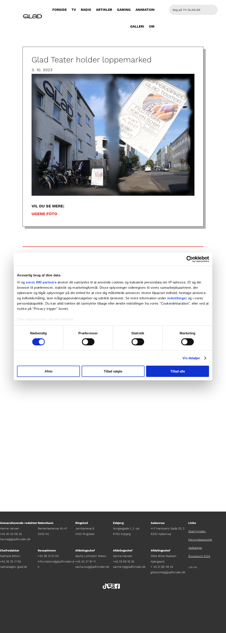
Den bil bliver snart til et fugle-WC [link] (62, 463)
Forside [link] (59, 10)
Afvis (49, 371)
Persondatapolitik (200, 539)
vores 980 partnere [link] (41, 282)
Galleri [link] (137, 26)
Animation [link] (145, 10)
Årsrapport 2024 (199, 556)
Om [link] (151, 26)
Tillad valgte (113, 371)
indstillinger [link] (177, 298)
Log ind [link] (192, 567)
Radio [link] (86, 10)
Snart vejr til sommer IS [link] (50, 395)
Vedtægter (195, 547)
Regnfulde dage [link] (40, 429)
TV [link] (74, 10)
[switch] (88, 341)
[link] (189, 259)
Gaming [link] (124, 10)
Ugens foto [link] (44, 213)
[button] (221, 601)
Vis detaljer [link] (191, 358)
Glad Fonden (197, 531)
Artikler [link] (104, 10)
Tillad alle (177, 371)
